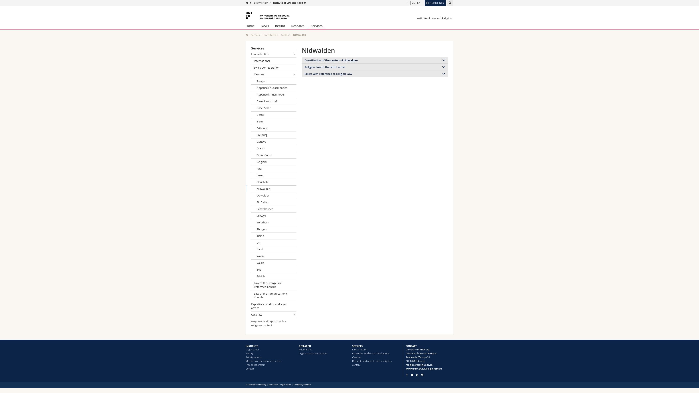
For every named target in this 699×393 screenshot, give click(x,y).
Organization (253, 349)
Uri (258, 242)
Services (317, 26)
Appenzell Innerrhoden (271, 94)
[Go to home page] (247, 2)
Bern (260, 121)
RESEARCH (305, 346)
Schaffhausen (265, 209)
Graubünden (265, 155)
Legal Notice (285, 385)
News (265, 26)
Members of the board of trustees (263, 361)
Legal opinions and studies (313, 353)
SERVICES (357, 346)
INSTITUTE (252, 346)
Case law (256, 314)
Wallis (260, 256)
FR (407, 2)
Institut (280, 26)
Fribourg (262, 128)
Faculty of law (260, 2)
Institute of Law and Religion (290, 2)
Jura (259, 168)
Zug (259, 269)
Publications (305, 349)
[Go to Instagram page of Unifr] (422, 375)
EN (418, 2)
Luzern (261, 175)
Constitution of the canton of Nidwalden (331, 60)
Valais (260, 263)
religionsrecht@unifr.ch (419, 364)
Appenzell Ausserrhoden (272, 88)
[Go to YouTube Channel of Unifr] (412, 375)
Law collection (270, 35)
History (249, 353)
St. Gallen (262, 202)
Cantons (285, 35)
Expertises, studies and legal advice (268, 306)
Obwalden (263, 195)
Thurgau (262, 229)
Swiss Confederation (266, 67)
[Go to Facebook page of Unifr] (407, 374)
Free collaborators (255, 364)
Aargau (261, 81)
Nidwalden (263, 188)
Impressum (273, 385)
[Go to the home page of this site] (247, 35)
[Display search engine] (450, 3)
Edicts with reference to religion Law (328, 74)
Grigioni (262, 162)
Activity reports (253, 357)
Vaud (260, 249)
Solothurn (263, 222)
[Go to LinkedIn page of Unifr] (417, 375)
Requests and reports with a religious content (268, 323)
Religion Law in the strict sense (325, 67)
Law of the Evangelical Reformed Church (268, 285)
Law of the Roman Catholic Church (270, 295)
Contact (250, 368)
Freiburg (262, 135)
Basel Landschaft (267, 101)
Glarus (261, 148)
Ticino (260, 236)
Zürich (261, 276)
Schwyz (261, 215)
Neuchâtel (263, 182)
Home (250, 26)
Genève (261, 141)
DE (413, 2)
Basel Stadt (263, 108)
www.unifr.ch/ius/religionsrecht (424, 368)
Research (298, 26)
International (262, 61)
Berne (260, 114)
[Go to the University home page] (267, 15)
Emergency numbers (302, 385)
